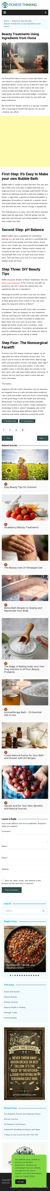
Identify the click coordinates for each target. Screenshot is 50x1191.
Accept (21, 1182)
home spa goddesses (11, 283)
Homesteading (10, 1018)
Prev (9, 438)
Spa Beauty (28, 421)
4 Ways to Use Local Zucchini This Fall (21, 1135)
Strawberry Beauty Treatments (21, 527)
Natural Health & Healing (14, 1007)
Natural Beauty (10, 997)
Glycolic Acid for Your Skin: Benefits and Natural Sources (23, 807)
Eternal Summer (11, 1119)
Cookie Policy (29, 1176)
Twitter (10, 430)
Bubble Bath (11, 421)
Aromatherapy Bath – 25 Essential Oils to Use (22, 714)
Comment (7, 831)
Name (5, 846)
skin (10, 239)
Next (41, 438)
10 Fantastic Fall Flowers (15, 1124)
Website (5, 869)
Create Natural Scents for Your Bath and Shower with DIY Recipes (24, 757)
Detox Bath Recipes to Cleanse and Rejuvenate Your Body (23, 609)
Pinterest (23, 430)
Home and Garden (12, 992)
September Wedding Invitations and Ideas (22, 1129)
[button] (10, 975)
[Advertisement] (25, 141)
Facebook (4, 430)
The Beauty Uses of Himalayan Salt (23, 567)
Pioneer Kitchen (11, 1002)
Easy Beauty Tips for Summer (20, 487)
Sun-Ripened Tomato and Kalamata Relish (20, 966)
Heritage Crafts (10, 1013)
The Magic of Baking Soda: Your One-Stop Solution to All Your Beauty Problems (24, 669)
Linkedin (17, 430)
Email (5, 858)
